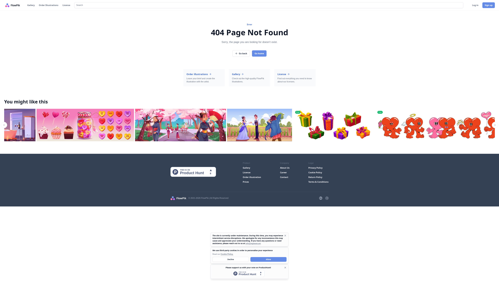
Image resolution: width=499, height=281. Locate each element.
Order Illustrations (48, 5)
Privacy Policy (315, 167)
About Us (285, 167)
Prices (246, 181)
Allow (268, 259)
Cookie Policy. (227, 254)
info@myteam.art (253, 243)
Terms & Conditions (318, 181)
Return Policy (315, 177)
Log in (475, 5)
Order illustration (252, 177)
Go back (243, 53)
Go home (259, 53)
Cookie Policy (315, 172)
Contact (284, 177)
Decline (230, 259)
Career (283, 172)
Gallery (31, 5)
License (66, 5)
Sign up (489, 5)
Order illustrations (197, 74)
